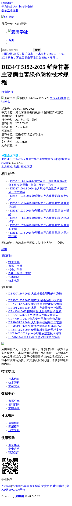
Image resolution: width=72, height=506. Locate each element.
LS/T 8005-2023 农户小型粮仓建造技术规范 (34, 333)
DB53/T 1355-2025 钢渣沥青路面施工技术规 (35, 300)
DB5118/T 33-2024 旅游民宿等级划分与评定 (35, 326)
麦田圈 (19, 496)
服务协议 (14, 445)
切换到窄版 (26, 6)
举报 (4, 249)
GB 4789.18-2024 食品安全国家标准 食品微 (34, 318)
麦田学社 (7, 53)
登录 (4, 10)
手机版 (16, 485)
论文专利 (14, 430)
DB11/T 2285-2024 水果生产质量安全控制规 (35, 307)
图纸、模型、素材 (19, 273)
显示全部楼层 (58, 98)
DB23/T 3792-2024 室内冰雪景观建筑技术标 (35, 304)
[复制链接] (7, 91)
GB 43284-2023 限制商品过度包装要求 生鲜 (35, 311)
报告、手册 (15, 269)
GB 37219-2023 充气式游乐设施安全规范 (33, 315)
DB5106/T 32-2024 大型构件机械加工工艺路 (35, 322)
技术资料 (40, 53)
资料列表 (14, 404)
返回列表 (7, 255)
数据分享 (14, 400)
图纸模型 (14, 426)
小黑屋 (25, 485)
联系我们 (14, 452)
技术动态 (14, 276)
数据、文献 (15, 265)
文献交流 (14, 386)
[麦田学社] (18, 32)
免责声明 (14, 448)
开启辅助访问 (9, 6)
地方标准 (7, 166)
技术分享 (27, 53)
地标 (17, 166)
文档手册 (14, 408)
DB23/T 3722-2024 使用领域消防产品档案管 (35, 329)
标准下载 (26, 166)
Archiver (6, 485)
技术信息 (14, 378)
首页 (11, 40)
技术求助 (14, 280)
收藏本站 (7, 3)
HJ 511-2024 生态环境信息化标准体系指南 (34, 337)
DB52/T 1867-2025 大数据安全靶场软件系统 (35, 293)
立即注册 (12, 10)
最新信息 (14, 422)
